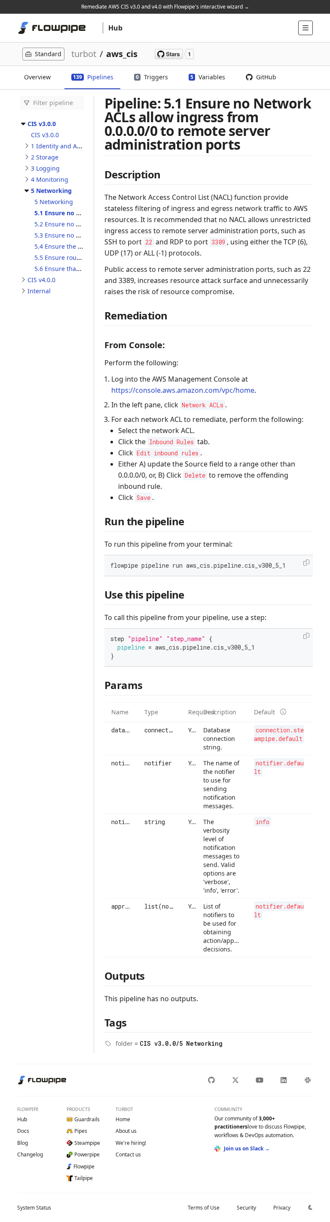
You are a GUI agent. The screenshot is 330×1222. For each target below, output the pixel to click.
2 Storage (44, 157)
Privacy (281, 1207)
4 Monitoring (49, 179)
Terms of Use (204, 1207)
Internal (39, 291)
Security (246, 1207)
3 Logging (45, 168)
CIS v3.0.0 (42, 124)
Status (34, 1207)
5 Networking (51, 191)
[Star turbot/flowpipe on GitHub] (174, 54)
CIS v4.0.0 (41, 280)
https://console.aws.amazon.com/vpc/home (182, 390)
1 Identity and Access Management (82, 146)
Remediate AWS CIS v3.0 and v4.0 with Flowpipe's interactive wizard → (165, 6)
